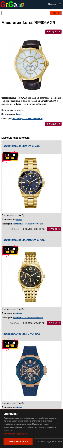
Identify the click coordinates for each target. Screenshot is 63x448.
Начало (52, 4)
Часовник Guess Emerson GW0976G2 (23, 239)
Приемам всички (18, 442)
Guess (19, 219)
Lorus (18, 114)
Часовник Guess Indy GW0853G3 (21, 333)
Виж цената (53, 31)
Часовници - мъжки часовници (27, 118)
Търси (56, 13)
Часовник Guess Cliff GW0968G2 (21, 145)
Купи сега (54, 228)
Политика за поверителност (15, 434)
